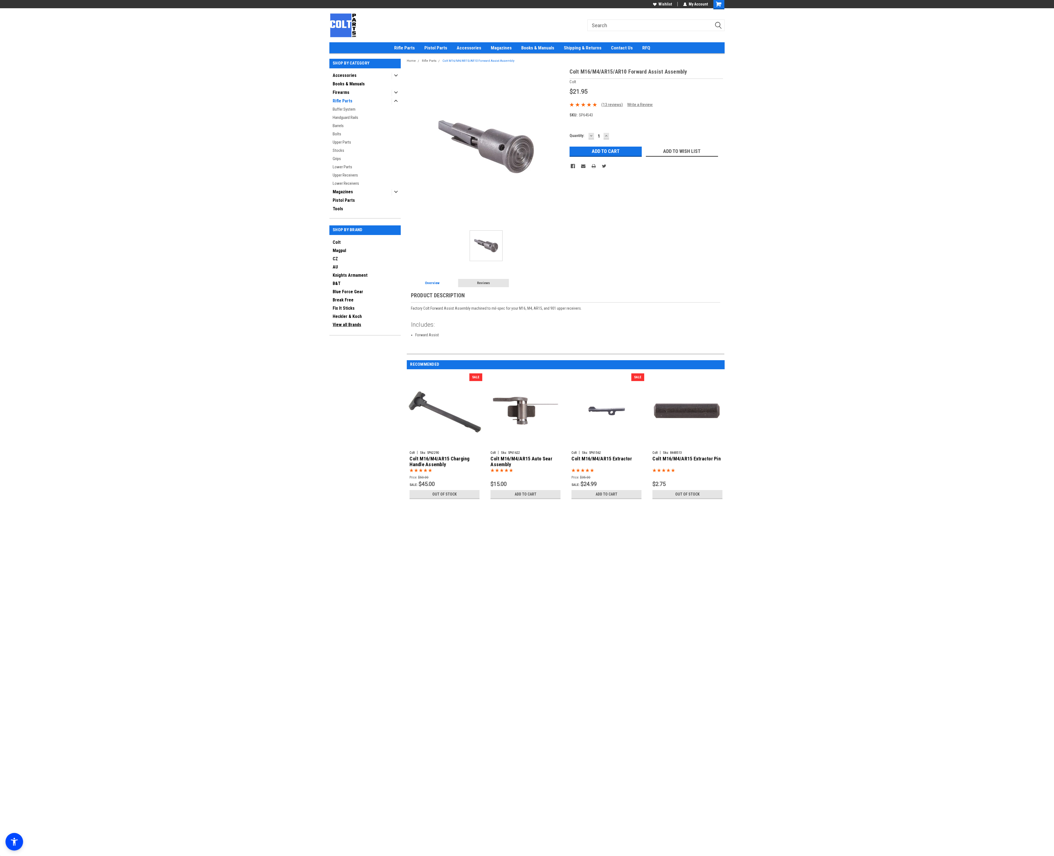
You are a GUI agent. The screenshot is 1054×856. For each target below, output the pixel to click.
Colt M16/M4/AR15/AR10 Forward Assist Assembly (478, 61)
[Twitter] (604, 166)
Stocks (338, 150)
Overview (432, 283)
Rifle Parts (404, 48)
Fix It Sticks (344, 308)
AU (335, 267)
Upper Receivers (345, 175)
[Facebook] (573, 166)
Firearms (341, 92)
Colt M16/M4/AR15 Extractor (601, 458)
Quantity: (577, 135)
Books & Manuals (537, 48)
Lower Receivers (346, 183)
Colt (337, 242)
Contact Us (622, 48)
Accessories (469, 48)
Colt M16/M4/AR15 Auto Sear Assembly (521, 461)
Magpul (339, 250)
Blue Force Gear (348, 291)
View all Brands (347, 324)
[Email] (583, 166)
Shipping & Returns (582, 48)
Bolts (337, 134)
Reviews (483, 283)
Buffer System (344, 109)
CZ (335, 258)
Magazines (501, 48)
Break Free (343, 300)
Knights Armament (350, 275)
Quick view (445, 444)
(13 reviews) (612, 104)
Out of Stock (444, 494)
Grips (337, 158)
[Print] (594, 166)
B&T (337, 283)
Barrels (338, 125)
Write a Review (640, 104)
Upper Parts (342, 142)
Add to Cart (525, 494)
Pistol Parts (435, 48)
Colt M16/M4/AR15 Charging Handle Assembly (439, 461)
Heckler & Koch (347, 316)
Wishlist (665, 4)
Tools (338, 208)
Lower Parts (342, 166)
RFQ (646, 48)
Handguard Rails (345, 117)
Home (411, 61)
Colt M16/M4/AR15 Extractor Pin (686, 458)
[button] (14, 842)
